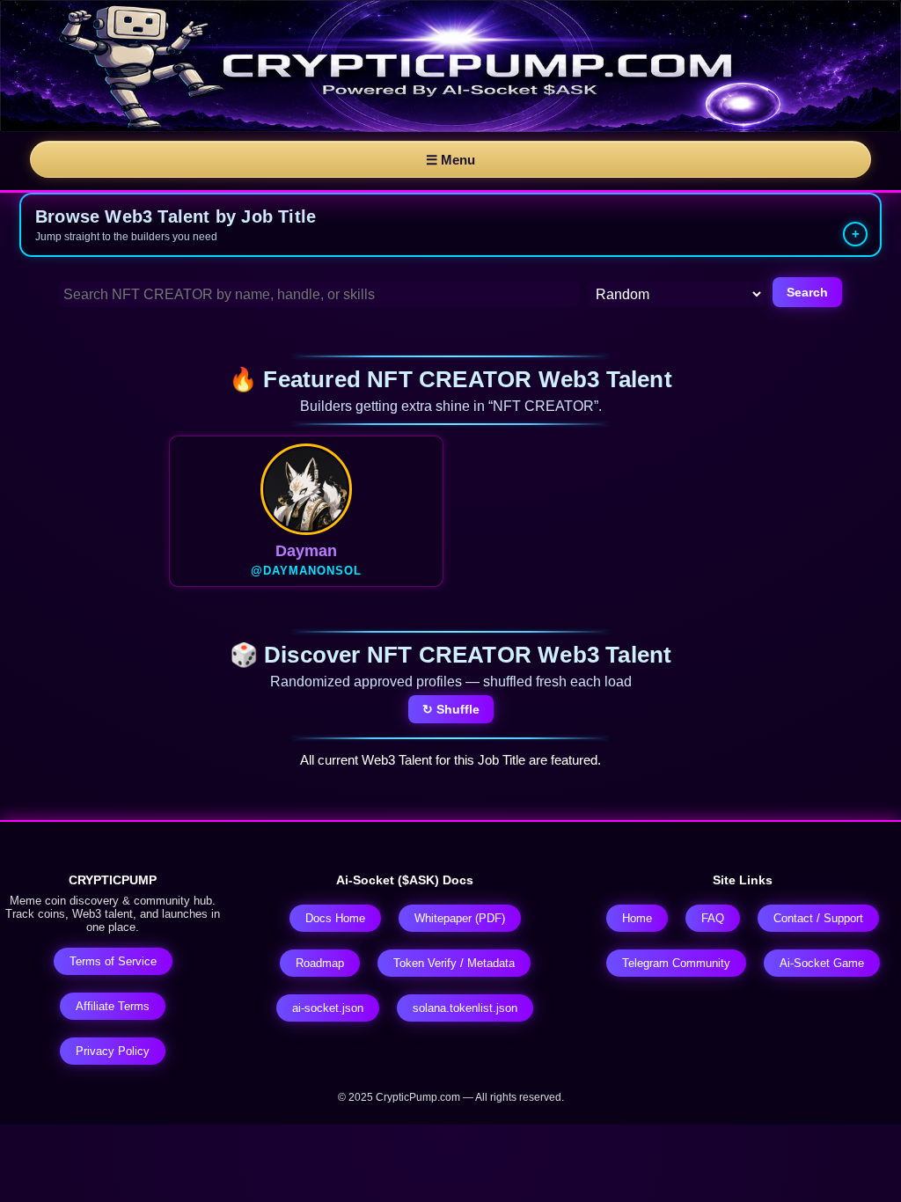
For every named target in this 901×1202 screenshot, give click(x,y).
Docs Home (335, 918)
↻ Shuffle (451, 709)
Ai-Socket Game (822, 963)
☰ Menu (450, 159)
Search (807, 292)
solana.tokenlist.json (465, 1008)
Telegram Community (676, 963)
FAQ (712, 918)
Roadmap (320, 963)
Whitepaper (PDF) (459, 918)
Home (637, 918)
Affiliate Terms (113, 1006)
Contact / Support (818, 918)
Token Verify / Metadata (454, 963)
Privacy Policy (113, 1051)
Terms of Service (113, 961)
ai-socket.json (327, 1008)
